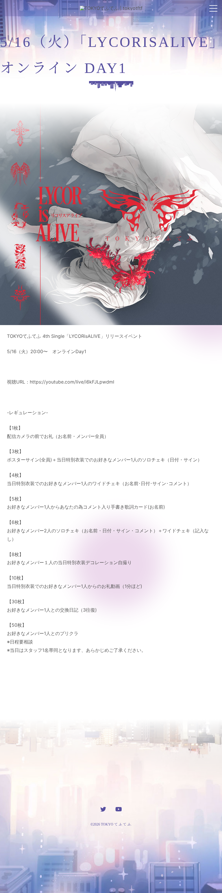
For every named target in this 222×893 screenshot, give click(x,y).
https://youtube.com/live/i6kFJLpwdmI (72, 382)
